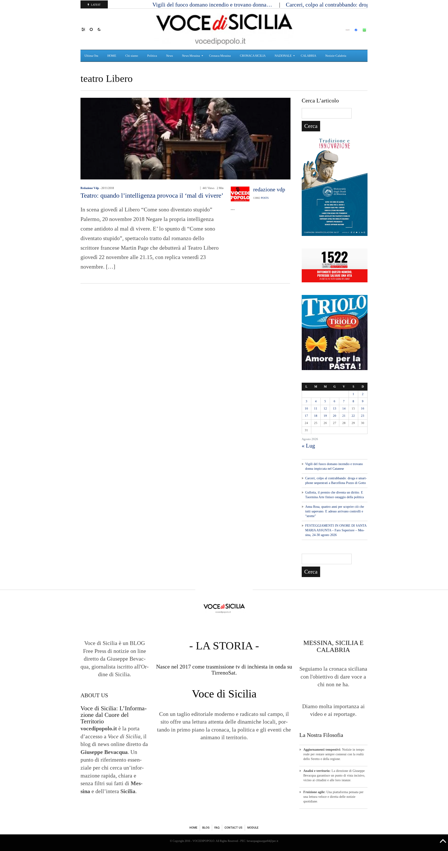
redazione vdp (89, 188)
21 (344, 415)
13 (334, 408)
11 (315, 408)
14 (344, 408)
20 (334, 415)
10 (306, 408)
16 (362, 408)
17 (306, 415)
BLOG (206, 827)
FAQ (217, 827)
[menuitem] (91, 56)
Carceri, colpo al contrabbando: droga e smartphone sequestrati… (361, 5)
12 (325, 408)
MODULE (253, 827)
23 (362, 415)
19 (325, 415)
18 (315, 415)
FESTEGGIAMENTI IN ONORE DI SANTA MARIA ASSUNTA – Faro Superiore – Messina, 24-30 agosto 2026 (335, 530)
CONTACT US (233, 827)
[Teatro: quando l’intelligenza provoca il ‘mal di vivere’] (185, 138)
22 (353, 415)
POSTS (265, 197)
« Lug (308, 446)
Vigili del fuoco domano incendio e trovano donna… (212, 5)
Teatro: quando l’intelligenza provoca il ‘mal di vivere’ (151, 195)
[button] (85, 29)
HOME (193, 827)
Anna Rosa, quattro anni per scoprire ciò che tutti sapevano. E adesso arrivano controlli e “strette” (334, 511)
